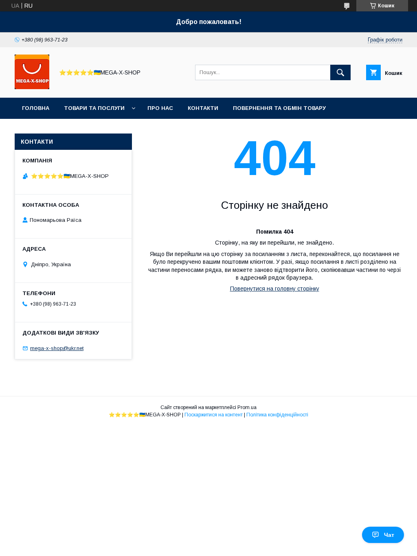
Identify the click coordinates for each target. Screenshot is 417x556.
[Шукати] (340, 72)
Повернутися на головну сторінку (274, 288)
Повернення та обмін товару (279, 108)
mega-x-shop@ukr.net (56, 348)
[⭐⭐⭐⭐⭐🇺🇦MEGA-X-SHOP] (32, 87)
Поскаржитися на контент (213, 415)
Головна (35, 108)
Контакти (203, 108)
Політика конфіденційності (277, 415)
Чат (389, 535)
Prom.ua (247, 407)
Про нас (160, 108)
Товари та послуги (94, 108)
